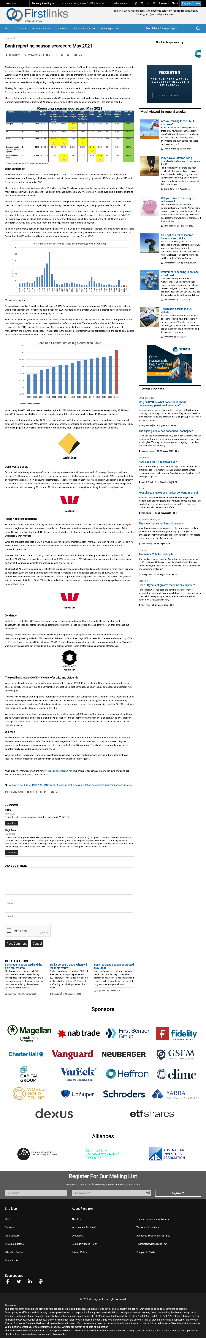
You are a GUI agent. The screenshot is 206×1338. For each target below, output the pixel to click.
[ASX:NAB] (37, 785)
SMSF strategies (146, 398)
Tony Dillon (168, 337)
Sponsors (163, 3)
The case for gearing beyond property (161, 523)
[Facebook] (56, 55)
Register (177, 1193)
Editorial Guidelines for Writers (152, 1219)
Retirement (144, 457)
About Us (76, 1219)
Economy (143, 550)
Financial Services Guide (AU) (151, 1244)
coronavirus (98, 785)
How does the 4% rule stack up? (158, 461)
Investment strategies (149, 519)
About (175, 3)
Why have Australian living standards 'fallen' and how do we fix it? (180, 161)
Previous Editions (41, 28)
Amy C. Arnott (147, 482)
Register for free (191, 3)
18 (175, 426)
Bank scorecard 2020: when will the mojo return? (68, 966)
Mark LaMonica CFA (172, 263)
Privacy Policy (79, 1252)
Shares (142, 488)
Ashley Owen (146, 575)
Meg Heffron (146, 426)
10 (175, 575)
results (128, 785)
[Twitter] (62, 55)
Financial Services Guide (94, 1319)
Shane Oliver (169, 189)
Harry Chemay (170, 226)
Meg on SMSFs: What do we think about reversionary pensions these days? (162, 403)
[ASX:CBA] (26, 785)
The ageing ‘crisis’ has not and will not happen (166, 431)
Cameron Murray (148, 451)
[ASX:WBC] (49, 785)
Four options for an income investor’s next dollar (177, 236)
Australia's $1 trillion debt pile (156, 554)
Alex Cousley (146, 544)
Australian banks (65, 785)
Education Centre (14, 1252)
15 (176, 482)
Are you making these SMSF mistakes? (84, 3)
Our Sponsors (12, 1235)
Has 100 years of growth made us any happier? (167, 585)
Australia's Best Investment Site (153, 1235)
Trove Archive (12, 1260)
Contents (9, 1227)
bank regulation (83, 785)
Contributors (62, 28)
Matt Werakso (169, 300)
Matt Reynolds (147, 513)
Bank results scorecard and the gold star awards (23, 966)
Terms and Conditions (147, 1227)
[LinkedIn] (67, 55)
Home (8, 28)
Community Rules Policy (84, 1244)
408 (14, 38)
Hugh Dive (14, 55)
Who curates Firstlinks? (84, 1227)
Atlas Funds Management (58, 770)
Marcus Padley (170, 149)
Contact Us (77, 1235)
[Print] (80, 55)
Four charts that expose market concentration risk (168, 492)
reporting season (114, 785)
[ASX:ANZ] (14, 785)
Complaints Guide (145, 1252)
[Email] (75, 55)
